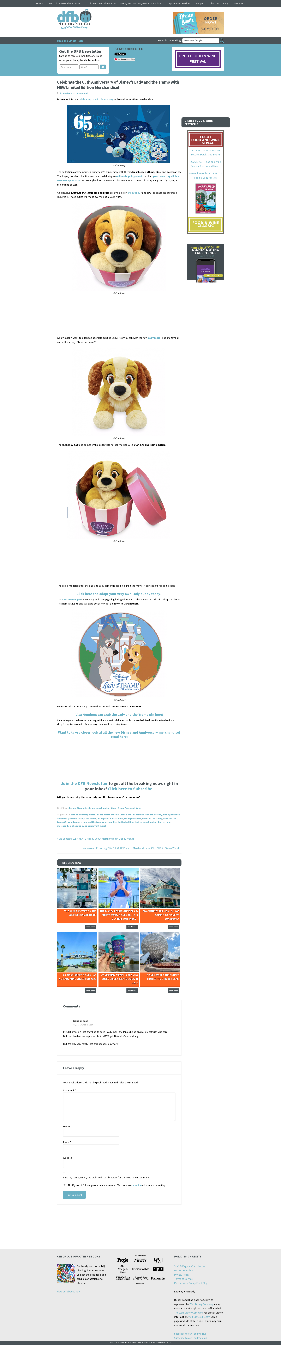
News (138, 808)
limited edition (126, 822)
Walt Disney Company (201, 1304)
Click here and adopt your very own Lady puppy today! (119, 593)
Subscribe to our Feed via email (191, 1338)
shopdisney (78, 825)
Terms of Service (183, 1278)
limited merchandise (145, 822)
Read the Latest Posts (70, 40)
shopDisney (134, 192)
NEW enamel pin (71, 599)
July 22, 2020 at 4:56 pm (82, 1024)
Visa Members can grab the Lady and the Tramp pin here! (119, 714)
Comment (69, 1090)
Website (67, 1157)
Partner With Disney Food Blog (191, 1283)
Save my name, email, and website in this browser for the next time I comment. (106, 1177)
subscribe (136, 1185)
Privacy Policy (181, 1274)
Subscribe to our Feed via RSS (190, 1333)
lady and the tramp (152, 818)
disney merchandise (98, 808)
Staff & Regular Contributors (189, 1266)
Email (67, 1142)
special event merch (95, 825)
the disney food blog (68, 10)
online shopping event (129, 176)
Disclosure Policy (183, 1270)
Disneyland (125, 814)
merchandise (64, 825)
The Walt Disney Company (188, 1312)
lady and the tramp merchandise (100, 822)
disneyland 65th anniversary (147, 814)
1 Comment (82, 93)
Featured (129, 808)
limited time (164, 822)
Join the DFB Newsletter (84, 783)
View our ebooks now (68, 1291)
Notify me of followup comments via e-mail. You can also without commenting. (116, 1185)
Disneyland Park (132, 818)
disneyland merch (87, 818)
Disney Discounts (78, 808)
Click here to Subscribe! (131, 788)
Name (67, 1126)
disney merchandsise (107, 814)
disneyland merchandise (110, 818)
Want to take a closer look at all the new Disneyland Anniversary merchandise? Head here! (119, 734)
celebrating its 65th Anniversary (96, 99)
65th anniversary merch (83, 814)
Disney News (117, 808)
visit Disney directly (199, 1317)
